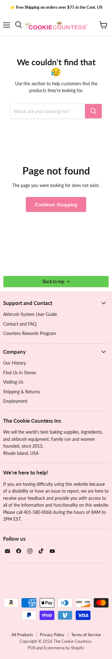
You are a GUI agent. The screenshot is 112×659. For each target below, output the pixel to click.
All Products (22, 634)
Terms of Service (86, 634)
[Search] (93, 111)
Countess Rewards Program (29, 333)
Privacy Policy (52, 634)
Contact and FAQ (19, 324)
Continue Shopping (56, 204)
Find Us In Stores (19, 372)
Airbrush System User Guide (30, 314)
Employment (15, 401)
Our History (14, 363)
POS (31, 647)
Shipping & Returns (21, 391)
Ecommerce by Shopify (64, 647)
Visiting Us (13, 382)
